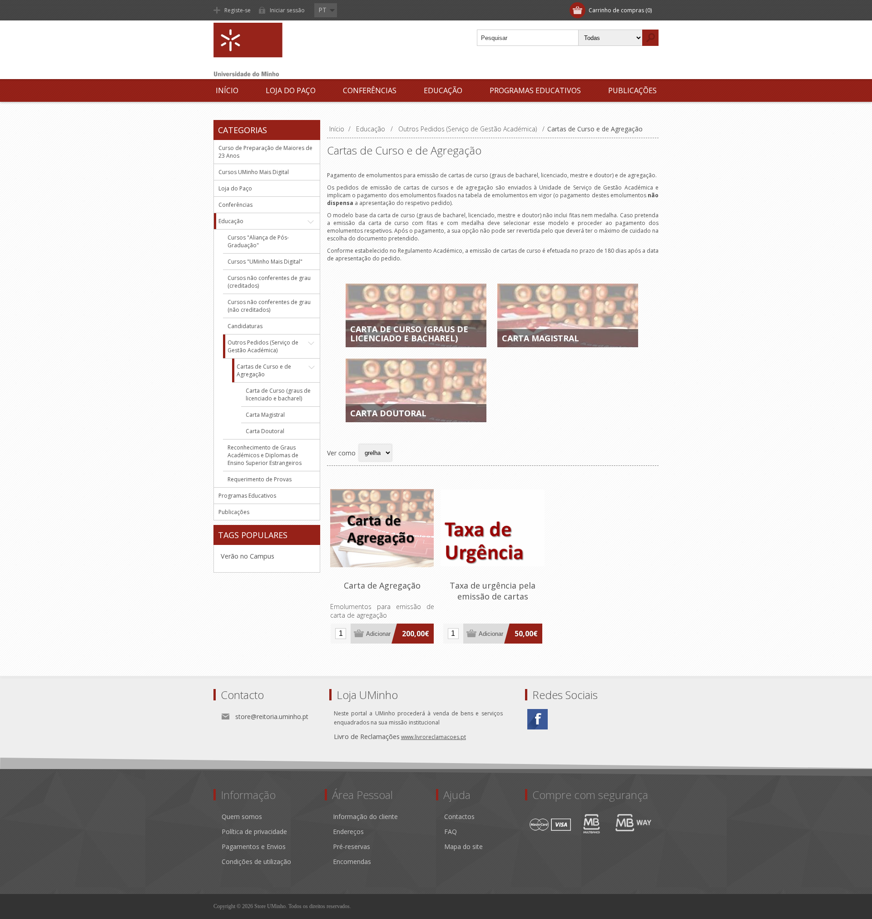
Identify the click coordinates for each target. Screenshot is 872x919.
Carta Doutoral (388, 413)
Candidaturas (245, 326)
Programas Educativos (535, 90)
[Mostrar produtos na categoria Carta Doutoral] (416, 390)
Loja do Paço (291, 90)
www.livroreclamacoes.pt (433, 737)
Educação (443, 90)
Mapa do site (463, 846)
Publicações (632, 90)
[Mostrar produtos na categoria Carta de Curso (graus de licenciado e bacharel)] (416, 315)
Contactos (459, 816)
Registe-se (237, 10)
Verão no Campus (247, 556)
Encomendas (352, 861)
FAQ (450, 831)
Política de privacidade (254, 831)
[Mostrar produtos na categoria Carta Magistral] (567, 315)
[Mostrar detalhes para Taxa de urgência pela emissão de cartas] (493, 528)
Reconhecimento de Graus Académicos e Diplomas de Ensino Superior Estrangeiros (265, 455)
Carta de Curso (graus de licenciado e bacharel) (409, 334)
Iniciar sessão (287, 10)
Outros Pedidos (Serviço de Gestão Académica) (263, 346)
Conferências (369, 90)
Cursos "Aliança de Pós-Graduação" (258, 241)
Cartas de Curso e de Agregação (264, 370)
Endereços (348, 831)
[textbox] (528, 38)
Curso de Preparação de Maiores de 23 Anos (265, 152)
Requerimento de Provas (260, 479)
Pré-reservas (351, 846)
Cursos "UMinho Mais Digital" (265, 261)
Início (227, 90)
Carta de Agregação (382, 585)
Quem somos (242, 816)
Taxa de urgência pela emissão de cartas (492, 591)
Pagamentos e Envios (254, 846)
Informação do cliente (365, 816)
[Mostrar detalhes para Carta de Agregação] (382, 528)
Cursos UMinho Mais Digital (253, 172)
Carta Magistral (540, 338)
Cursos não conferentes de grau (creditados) (269, 282)
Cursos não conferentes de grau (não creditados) (269, 306)
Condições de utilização (256, 861)
